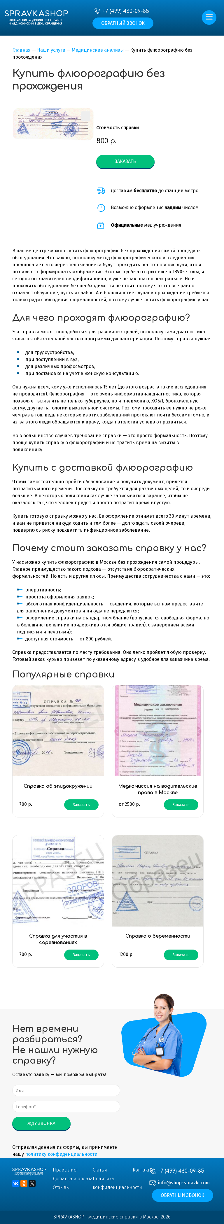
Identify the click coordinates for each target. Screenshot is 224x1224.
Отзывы (61, 1187)
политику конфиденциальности (61, 1154)
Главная (21, 50)
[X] (32, 1183)
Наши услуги (51, 50)
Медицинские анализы (98, 50)
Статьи (100, 1170)
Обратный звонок (123, 23)
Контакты (143, 1170)
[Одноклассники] (23, 1183)
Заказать (125, 161)
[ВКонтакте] (15, 1183)
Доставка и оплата (73, 1178)
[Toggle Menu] (210, 13)
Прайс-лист (65, 1170)
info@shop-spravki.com (184, 1183)
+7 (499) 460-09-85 (126, 11)
